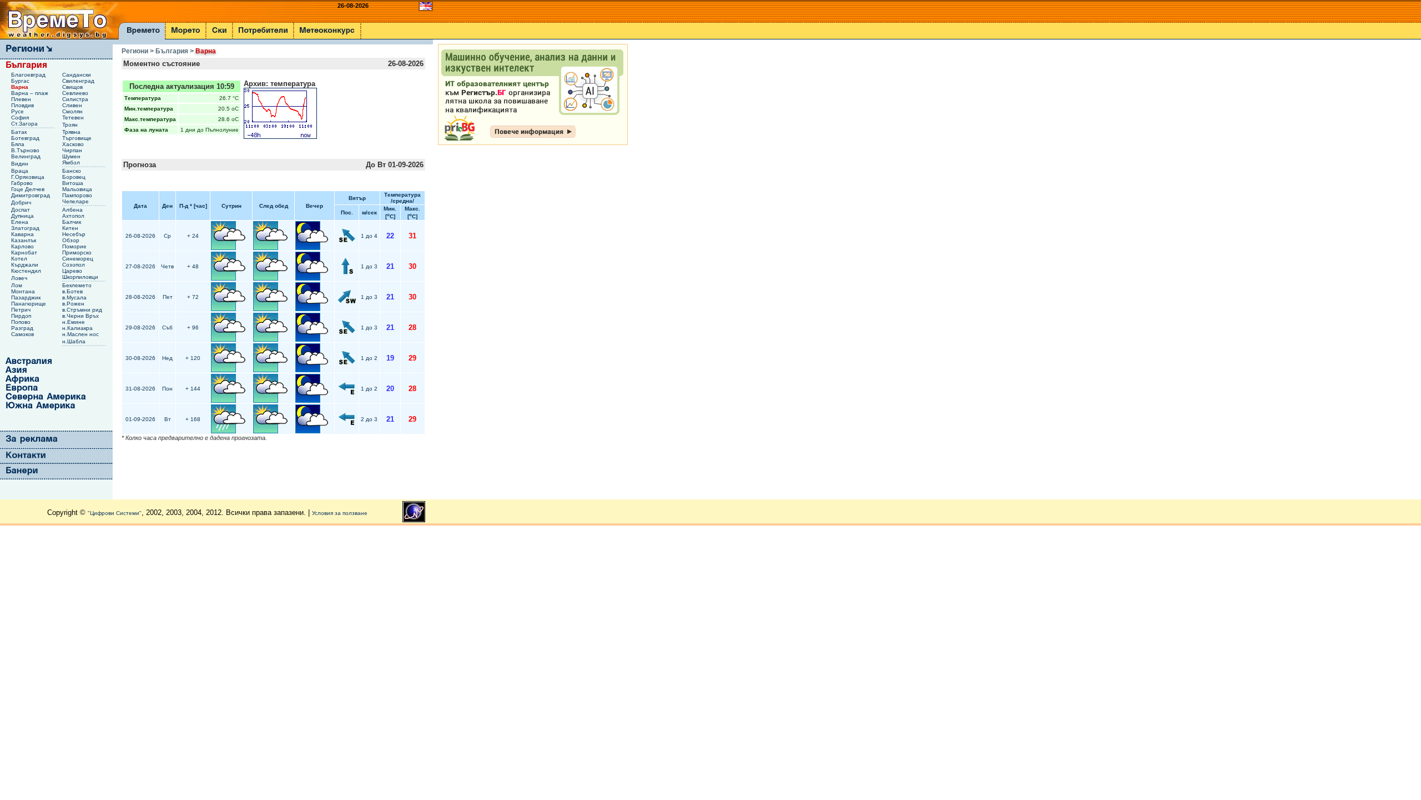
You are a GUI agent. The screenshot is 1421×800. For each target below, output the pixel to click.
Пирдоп (22, 316)
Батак (19, 132)
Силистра (76, 99)
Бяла (18, 144)
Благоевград (29, 75)
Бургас (21, 81)
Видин (20, 164)
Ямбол (72, 162)
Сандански (77, 75)
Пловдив (23, 105)
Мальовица (78, 189)
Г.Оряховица (28, 177)
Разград (23, 328)
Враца (20, 171)
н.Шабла (74, 341)
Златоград (26, 228)
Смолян (73, 111)
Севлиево (76, 93)
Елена (20, 222)
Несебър (74, 234)
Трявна (72, 132)
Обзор (71, 240)
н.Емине (74, 322)
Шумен (72, 156)
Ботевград (26, 138)
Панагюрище (29, 304)
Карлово (23, 246)
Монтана (24, 291)
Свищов (73, 87)
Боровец (74, 177)
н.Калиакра (78, 328)
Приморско (77, 252)
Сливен (73, 105)
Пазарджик (26, 297)
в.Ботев (73, 291)
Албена (73, 210)
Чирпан (73, 150)
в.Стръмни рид (83, 310)
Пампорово (78, 195)
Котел (20, 259)
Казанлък (24, 240)
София (21, 117)
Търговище (77, 138)
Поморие (75, 246)
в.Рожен (74, 304)
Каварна (23, 234)
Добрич (22, 202)
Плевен (22, 99)
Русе (18, 111)
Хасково (73, 144)
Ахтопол (74, 216)
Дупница (23, 216)
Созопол (74, 265)
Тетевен (73, 117)
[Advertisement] (482, 319)
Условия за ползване (339, 513)
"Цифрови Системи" (115, 513)
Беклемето (77, 285)
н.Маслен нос (81, 334)
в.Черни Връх (81, 316)
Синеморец (78, 259)
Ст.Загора (25, 124)
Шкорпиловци (81, 277)
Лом (17, 285)
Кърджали (25, 265)
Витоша (73, 183)
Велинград (26, 156)
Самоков (23, 334)
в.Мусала (75, 297)
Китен (71, 228)
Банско (72, 171)
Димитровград (31, 195)
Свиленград (79, 81)
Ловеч (20, 278)
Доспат (21, 210)
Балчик (72, 222)
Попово (21, 322)
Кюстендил (27, 271)
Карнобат (25, 252)
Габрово (22, 183)
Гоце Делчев (28, 189)
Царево (73, 271)
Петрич (21, 310)
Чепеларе (76, 201)
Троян (70, 125)
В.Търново (26, 150)
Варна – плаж (30, 93)
